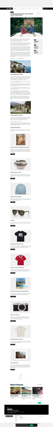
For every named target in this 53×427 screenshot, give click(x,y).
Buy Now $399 (12, 369)
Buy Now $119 (13, 344)
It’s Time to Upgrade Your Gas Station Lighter (36, 396)
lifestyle (16, 418)
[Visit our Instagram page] (43, 8)
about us (21, 416)
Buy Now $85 (12, 154)
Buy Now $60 (13, 249)
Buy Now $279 (13, 225)
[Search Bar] (42, 9)
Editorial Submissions (22, 417)
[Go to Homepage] (9, 8)
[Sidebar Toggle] (5, 8)
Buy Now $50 (13, 178)
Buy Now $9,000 (13, 296)
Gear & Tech (15, 8)
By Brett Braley (12, 16)
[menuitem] (15, 9)
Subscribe (46, 8)
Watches (22, 8)
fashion (16, 417)
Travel (19, 8)
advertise (21, 418)
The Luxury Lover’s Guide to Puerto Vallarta (26, 396)
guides (16, 420)
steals (37, 8)
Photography (20, 374)
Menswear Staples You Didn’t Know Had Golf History (14, 396)
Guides (34, 8)
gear (15, 416)
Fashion (26, 8)
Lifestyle (30, 8)
